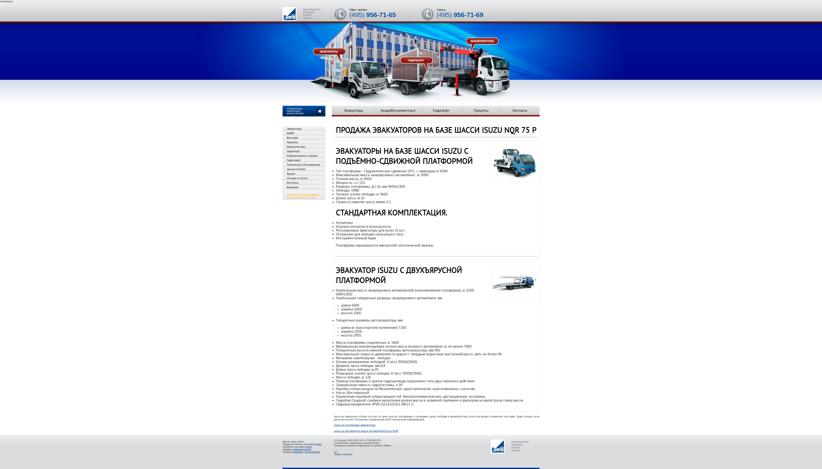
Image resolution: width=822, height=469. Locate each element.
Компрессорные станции (302, 155)
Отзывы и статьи (297, 178)
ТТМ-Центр (301, 14)
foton (319, 444)
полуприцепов (312, 452)
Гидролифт (294, 160)
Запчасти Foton (296, 169)
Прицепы (481, 110)
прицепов (298, 452)
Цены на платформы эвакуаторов (354, 425)
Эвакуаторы (353, 110)
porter (309, 446)
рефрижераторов (301, 449)
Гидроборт (441, 110)
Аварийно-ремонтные (398, 110)
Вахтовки (292, 137)
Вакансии (292, 187)
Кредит (291, 173)
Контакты (520, 110)
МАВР (290, 133)
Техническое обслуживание (303, 164)
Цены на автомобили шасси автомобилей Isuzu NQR (366, 431)
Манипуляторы (296, 146)
